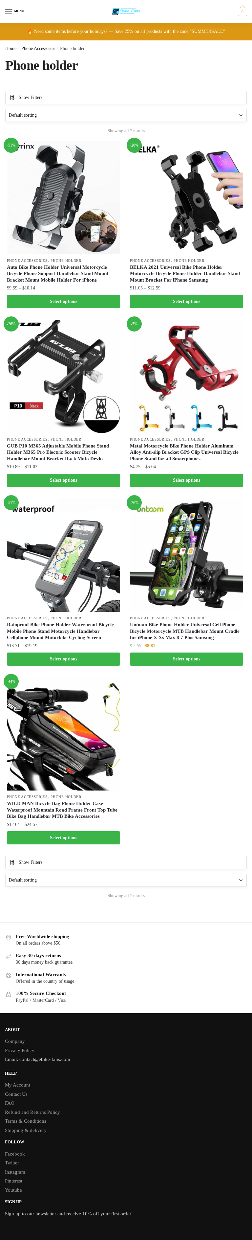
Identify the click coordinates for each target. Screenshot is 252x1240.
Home (10, 48)
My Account (17, 1085)
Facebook (15, 1154)
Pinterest (13, 1180)
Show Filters (30, 97)
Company (15, 1041)
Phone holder (66, 261)
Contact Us (16, 1094)
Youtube (13, 1190)
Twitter (12, 1162)
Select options (63, 301)
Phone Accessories (38, 48)
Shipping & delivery (26, 1130)
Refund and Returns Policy (32, 1112)
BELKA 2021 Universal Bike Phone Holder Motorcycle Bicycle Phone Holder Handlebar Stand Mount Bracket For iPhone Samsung (185, 273)
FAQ (9, 1103)
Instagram (15, 1172)
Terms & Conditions (25, 1121)
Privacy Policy (19, 1050)
